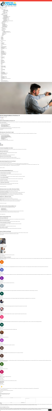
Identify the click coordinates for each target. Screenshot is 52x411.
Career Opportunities (4, 33)
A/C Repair (3, 11)
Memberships (2, 60)
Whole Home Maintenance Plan (7, 31)
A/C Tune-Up (3, 13)
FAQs (1, 61)
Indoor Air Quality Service (3, 44)
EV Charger (2, 57)
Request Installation (2, 234)
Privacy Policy (1, 390)
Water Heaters (3, 23)
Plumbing (4, 393)
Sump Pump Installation (4, 24)
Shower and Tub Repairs (4, 26)
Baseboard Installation (3, 73)
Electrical (2, 38)
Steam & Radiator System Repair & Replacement (6, 78)
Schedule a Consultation (2, 167)
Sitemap (4, 390)
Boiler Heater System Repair (6, 18)
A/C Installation (3, 9)
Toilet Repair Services (3, 53)
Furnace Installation (3, 72)
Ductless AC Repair (5, 12)
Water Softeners (2, 51)
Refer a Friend (3, 34)
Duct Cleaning (3, 22)
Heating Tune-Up (4, 21)
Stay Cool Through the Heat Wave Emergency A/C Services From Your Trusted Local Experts (7, 0)
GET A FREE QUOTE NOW (3, 40)
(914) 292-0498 (1, 378)
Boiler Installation (5, 15)
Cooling (1, 393)
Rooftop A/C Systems (6, 10)
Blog (2, 35)
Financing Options (4, 32)
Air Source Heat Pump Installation (7, 16)
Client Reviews (1, 129)
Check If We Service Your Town (3, 186)
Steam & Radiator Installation (6, 17)
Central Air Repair (3, 69)
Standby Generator (4, 29)
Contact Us (2, 39)
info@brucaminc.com (16, 409)
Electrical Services (4, 28)
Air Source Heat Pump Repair (6, 19)
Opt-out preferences (11, 390)
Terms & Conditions (7, 390)
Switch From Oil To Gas (4, 27)
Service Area (3, 30)
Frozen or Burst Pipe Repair (5, 25)
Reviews (2, 63)
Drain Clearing (2, 52)
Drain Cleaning (8, 393)
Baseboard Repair (5, 20)
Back (1, 41)
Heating (2, 14)
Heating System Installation (4, 46)
